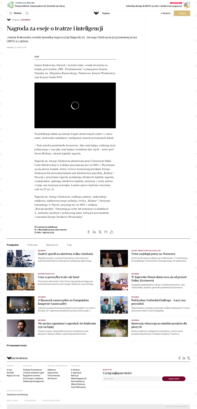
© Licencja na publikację (46, 227)
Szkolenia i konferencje (17, 394)
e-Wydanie (165, 13)
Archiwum (25, 20)
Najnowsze (52, 245)
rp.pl (36, 56)
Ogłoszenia (53, 373)
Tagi (69, 245)
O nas (9, 370)
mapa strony (12, 401)
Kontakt (10, 373)
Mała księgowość (79, 378)
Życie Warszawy (78, 387)
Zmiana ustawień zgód (33, 373)
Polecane (32, 245)
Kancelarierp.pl (78, 381)
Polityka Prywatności (32, 370)
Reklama (52, 370)
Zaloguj (182, 13)
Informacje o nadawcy (33, 378)
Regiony (16, 20)
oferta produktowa (51, 401)
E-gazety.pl (76, 373)
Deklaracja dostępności (33, 381)
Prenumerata (54, 375)
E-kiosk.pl (75, 370)
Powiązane (13, 245)
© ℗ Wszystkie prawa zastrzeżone (50, 230)
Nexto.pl (74, 375)
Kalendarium (30, 401)
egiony (106, 13)
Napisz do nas (13, 375)
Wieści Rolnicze (78, 384)
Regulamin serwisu (31, 375)
